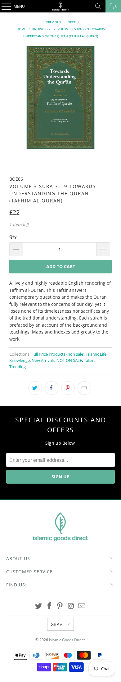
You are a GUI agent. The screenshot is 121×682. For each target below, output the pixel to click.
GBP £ (57, 624)
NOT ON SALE (69, 360)
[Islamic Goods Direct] (60, 6)
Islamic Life (96, 354)
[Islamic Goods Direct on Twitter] (38, 606)
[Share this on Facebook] (51, 388)
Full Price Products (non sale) (57, 354)
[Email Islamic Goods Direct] (82, 606)
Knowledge (19, 360)
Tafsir (89, 360)
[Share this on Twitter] (35, 388)
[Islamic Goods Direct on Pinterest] (60, 606)
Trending (17, 366)
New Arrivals (43, 360)
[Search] (98, 6)
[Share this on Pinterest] (68, 388)
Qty (12, 236)
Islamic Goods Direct (67, 639)
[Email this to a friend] (84, 388)
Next (72, 22)
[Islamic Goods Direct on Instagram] (71, 606)
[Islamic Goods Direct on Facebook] (49, 606)
